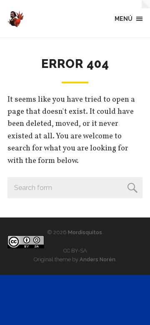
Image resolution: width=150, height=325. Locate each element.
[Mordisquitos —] (16, 18)
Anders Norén (97, 259)
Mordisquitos (85, 232)
